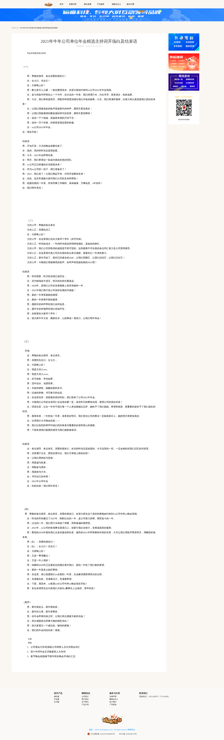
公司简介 (85, 696)
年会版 (56, 699)
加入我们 (112, 702)
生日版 (56, 702)
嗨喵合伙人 (116, 4)
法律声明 (112, 696)
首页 (61, 4)
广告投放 (112, 704)
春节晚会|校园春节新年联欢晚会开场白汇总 (53, 656)
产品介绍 (85, 704)
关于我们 (85, 702)
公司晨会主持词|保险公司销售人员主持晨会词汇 (55, 647)
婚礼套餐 (87, 4)
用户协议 (85, 699)
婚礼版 (56, 696)
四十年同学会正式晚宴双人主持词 (48, 651)
